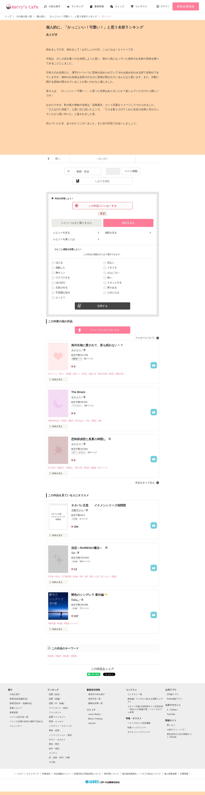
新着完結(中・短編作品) (21, 703)
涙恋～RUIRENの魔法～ (87, 547)
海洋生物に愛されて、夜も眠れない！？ (97, 345)
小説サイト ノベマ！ (176, 729)
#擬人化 (92, 374)
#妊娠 (75, 576)
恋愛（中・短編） (57, 703)
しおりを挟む (102, 181)
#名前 (51, 656)
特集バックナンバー (136, 727)
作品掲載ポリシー (62, 774)
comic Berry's (94, 714)
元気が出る (62, 287)
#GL (88, 420)
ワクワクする (63, 277)
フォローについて (145, 337)
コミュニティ (16, 726)
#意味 (74, 656)
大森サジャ (77, 510)
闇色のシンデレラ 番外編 (88, 594)
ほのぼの (60, 282)
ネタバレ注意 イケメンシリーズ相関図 (98, 505)
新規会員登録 (185, 6)
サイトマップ (32, 774)
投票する (102, 306)
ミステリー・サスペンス (60, 726)
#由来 (66, 656)
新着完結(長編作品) (19, 699)
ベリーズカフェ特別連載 (138, 723)
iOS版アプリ (173, 694)
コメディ (53, 753)
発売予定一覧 (94, 699)
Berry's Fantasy (95, 718)
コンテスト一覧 (134, 694)
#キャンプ (102, 468)
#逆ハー (76, 374)
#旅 (100, 420)
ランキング (77, 6)
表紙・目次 (82, 171)
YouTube (171, 714)
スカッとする (114, 282)
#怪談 (86, 468)
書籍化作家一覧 (95, 703)
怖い (109, 277)
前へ (57, 158)
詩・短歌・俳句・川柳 (59, 757)
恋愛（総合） (55, 694)
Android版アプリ (174, 699)
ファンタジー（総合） (59, 708)
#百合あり (79, 420)
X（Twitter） (173, 710)
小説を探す (55, 6)
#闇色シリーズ (71, 623)
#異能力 (60, 468)
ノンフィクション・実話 (60, 735)
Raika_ (75, 599)
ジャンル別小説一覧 (19, 717)
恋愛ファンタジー (57, 717)
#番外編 (52, 623)
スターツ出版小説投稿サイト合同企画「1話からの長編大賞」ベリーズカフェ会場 (145, 709)
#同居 (111, 374)
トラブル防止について (150, 774)
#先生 (57, 576)
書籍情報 (99, 6)
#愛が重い (120, 374)
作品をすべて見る (145, 482)
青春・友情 (54, 730)
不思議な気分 (63, 292)
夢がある (112, 287)
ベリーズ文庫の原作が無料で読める (26, 721)
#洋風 (63, 420)
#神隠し (69, 468)
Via (73, 552)
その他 (52, 762)
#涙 (86, 576)
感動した (60, 267)
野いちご (171, 725)
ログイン (165, 6)
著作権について (111, 774)
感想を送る (128, 222)
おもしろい (113, 272)
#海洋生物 (102, 374)
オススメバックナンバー (138, 732)
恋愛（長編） (55, 699)
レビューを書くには (64, 239)
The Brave (78, 392)
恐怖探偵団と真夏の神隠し (89, 439)
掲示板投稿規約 (129, 774)
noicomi (91, 723)
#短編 (59, 623)
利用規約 (46, 774)
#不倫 (50, 576)
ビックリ (60, 297)
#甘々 (61, 374)
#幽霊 (93, 468)
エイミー (76, 350)
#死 (81, 576)
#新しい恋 (94, 576)
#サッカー (105, 576)
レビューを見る (61, 232)
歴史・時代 (54, 744)
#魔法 (70, 420)
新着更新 (14, 712)
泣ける (59, 262)
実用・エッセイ (56, 721)
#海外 (58, 656)
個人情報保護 (170, 774)
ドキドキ (112, 267)
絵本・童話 (54, 748)
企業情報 (184, 774)
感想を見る (111, 232)
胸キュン (60, 272)
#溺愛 (68, 374)
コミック (119, 6)
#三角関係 (66, 576)
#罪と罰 (78, 468)
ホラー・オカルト (57, 739)
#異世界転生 (54, 420)
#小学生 (52, 468)
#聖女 (94, 420)
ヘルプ (20, 774)
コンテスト (141, 6)
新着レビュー (16, 708)
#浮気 (84, 374)
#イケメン (53, 374)
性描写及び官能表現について (87, 774)
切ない (111, 262)
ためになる (113, 292)
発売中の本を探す (96, 694)
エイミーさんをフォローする (104, 330)
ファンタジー (55, 712)
